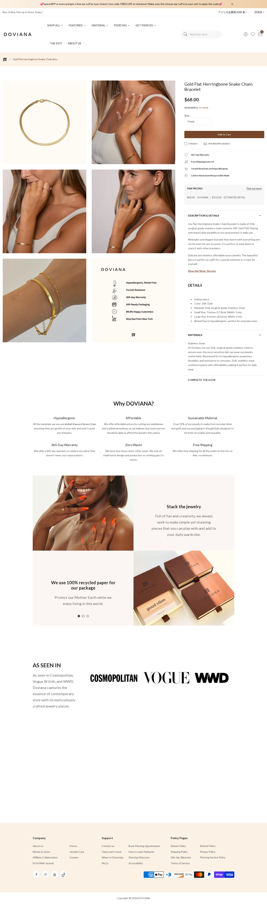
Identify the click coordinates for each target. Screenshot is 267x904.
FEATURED (76, 25)
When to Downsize (112, 857)
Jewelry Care (77, 851)
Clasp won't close (112, 851)
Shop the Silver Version (202, 270)
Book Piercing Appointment (144, 845)
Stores (73, 845)
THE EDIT (56, 43)
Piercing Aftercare (139, 857)
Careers (74, 857)
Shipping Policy (179, 851)
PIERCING (120, 25)
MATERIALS (195, 335)
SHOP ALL (53, 25)
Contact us (108, 845)
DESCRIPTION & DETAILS (203, 215)
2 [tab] (83, 616)
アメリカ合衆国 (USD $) (232, 12)
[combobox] (201, 34)
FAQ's (105, 863)
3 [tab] (87, 616)
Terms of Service (180, 863)
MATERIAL (99, 25)
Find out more (254, 188)
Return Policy (178, 845)
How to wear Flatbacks (141, 851)
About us (38, 845)
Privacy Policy (207, 851)
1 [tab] (79, 616)
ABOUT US (74, 43)
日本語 (258, 12)
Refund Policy (208, 845)
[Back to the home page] (5, 59)
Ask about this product (219, 143)
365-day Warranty (181, 857)
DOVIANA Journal (43, 863)
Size (186, 115)
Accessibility (136, 863)
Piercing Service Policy (212, 857)
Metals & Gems (41, 851)
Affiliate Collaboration (45, 857)
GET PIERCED (144, 25)
